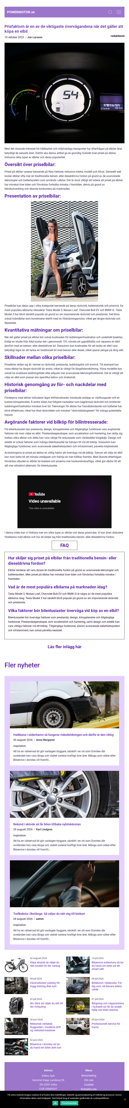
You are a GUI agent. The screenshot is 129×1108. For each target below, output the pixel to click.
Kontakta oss (89, 1089)
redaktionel (117, 36)
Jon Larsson (34, 37)
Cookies (89, 1084)
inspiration (19, 746)
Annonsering (88, 1075)
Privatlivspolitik (69, 1103)
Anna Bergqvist (45, 740)
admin (40, 918)
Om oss (88, 1080)
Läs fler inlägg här (64, 646)
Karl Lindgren (44, 829)
